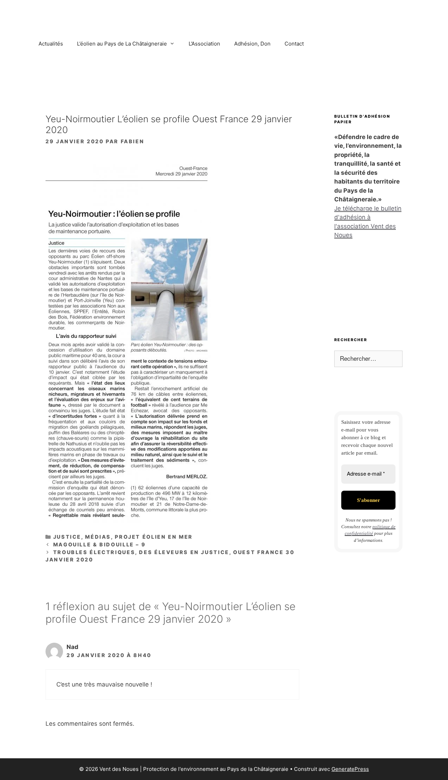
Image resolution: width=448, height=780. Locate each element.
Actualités (50, 43)
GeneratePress (350, 769)
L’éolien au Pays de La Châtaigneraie (122, 43)
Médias (98, 537)
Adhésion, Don (252, 43)
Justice (67, 537)
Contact (294, 43)
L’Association (204, 43)
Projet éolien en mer (154, 537)
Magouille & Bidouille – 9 (99, 544)
